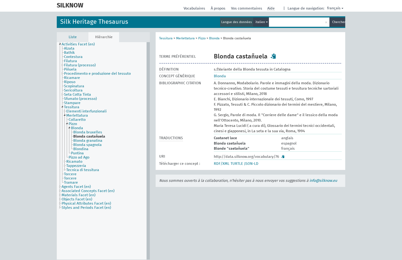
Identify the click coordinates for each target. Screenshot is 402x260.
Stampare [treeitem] (72, 103)
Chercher (338, 22)
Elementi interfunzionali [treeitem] (86, 111)
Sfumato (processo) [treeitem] (80, 99)
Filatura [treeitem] (70, 61)
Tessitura (166, 38)
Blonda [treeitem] (77, 128)
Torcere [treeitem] (70, 174)
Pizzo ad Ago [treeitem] (79, 157)
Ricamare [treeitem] (72, 78)
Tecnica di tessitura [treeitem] (82, 170)
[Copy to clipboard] (273, 56)
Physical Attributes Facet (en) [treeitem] (86, 203)
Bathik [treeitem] (69, 52)
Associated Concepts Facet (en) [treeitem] (88, 191)
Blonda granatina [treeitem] (87, 140)
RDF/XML (221, 163)
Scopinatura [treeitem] (74, 86)
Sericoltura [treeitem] (73, 90)
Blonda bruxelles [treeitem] (87, 132)
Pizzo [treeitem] (73, 124)
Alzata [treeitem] (69, 48)
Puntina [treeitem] (77, 153)
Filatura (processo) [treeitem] (80, 65)
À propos (218, 8)
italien (260, 22)
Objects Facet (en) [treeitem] (77, 199)
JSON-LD (251, 163)
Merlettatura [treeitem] (77, 115)
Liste (73, 37)
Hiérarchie (104, 37)
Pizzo (202, 38)
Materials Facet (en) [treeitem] (78, 195)
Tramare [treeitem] (71, 182)
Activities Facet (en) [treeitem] (78, 44)
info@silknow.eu (323, 180)
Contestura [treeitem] (73, 57)
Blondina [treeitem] (80, 149)
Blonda (214, 38)
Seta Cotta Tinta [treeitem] (77, 94)
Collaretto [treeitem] (77, 120)
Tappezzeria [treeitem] (76, 166)
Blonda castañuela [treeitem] (89, 136)
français (334, 8)
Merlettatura (185, 38)
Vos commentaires (247, 8)
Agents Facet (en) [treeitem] (76, 187)
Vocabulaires (195, 8)
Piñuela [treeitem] (70, 69)
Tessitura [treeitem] (71, 107)
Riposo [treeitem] (69, 82)
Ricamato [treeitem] (74, 161)
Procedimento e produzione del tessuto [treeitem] (97, 73)
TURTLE (237, 163)
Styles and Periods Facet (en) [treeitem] (86, 207)
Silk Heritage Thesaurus (94, 22)
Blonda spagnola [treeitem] (87, 145)
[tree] (103, 151)
